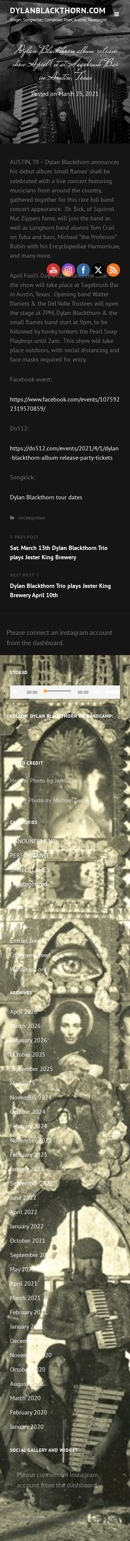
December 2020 (30, 1341)
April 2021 (23, 1283)
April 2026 (23, 1011)
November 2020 (31, 1355)
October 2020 (27, 1369)
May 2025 (22, 1083)
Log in (18, 926)
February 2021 (28, 1312)
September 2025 (31, 1069)
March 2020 (25, 1398)
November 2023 (31, 1140)
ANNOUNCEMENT (33, 841)
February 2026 (28, 1040)
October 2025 (27, 1054)
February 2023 (28, 1154)
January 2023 (27, 1169)
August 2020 (26, 1384)
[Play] (15, 692)
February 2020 (28, 1412)
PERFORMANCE (30, 855)
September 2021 (31, 1255)
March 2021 (25, 1298)
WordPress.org (28, 969)
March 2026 (25, 1026)
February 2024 (28, 1126)
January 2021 (27, 1326)
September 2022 (31, 1183)
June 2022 (23, 1197)
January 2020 (27, 1426)
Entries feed (25, 940)
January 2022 (27, 1226)
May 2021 (22, 1269)
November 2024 (31, 1097)
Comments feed (30, 955)
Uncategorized (31, 518)
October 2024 (27, 1112)
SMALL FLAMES (30, 870)
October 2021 (27, 1240)
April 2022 (23, 1212)
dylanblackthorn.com (58, 10)
